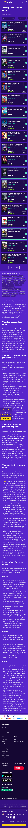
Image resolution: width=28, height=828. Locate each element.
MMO (3, 287)
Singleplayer (17, 289)
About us (4, 727)
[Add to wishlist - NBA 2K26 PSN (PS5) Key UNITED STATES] (25, 84)
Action (15, 278)
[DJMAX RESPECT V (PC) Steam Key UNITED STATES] (14, 136)
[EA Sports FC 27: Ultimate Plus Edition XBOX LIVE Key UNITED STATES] (14, 197)
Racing (4, 282)
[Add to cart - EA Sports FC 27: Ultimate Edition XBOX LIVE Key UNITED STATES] (24, 176)
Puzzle (16, 282)
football (17, 310)
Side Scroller (14, 293)
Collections (4, 741)
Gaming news (5, 751)
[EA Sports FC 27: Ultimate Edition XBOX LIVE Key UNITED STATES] (14, 173)
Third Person (5, 293)
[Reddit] (24, 764)
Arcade (12, 285)
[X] (17, 764)
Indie (10, 278)
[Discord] (22, 764)
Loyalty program (5, 743)
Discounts (4, 744)
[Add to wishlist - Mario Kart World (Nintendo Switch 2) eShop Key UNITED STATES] (25, 96)
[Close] (26, 810)
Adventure (21, 278)
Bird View (22, 293)
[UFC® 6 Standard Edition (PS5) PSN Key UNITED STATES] (14, 209)
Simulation (15, 280)
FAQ (15, 739)
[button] (20, 267)
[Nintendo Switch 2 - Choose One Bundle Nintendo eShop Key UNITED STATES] (14, 221)
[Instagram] (20, 764)
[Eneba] (8, 2)
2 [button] (11, 267)
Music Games (10, 287)
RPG (3, 280)
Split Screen (21, 291)
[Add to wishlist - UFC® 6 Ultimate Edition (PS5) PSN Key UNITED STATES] (25, 254)
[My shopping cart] (23, 2)
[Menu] (2, 2)
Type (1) (21, 18)
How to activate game (19, 741)
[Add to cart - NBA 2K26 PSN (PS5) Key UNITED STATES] (24, 91)
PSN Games (14, 276)
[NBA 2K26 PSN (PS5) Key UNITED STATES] (14, 87)
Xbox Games (5, 276)
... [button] (14, 267)
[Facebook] (15, 764)
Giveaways (4, 753)
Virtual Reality (5, 295)
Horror (13, 295)
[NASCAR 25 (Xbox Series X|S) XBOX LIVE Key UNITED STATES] (14, 234)
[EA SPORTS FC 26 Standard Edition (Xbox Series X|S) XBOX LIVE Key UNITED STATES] (14, 63)
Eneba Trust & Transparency (8, 732)
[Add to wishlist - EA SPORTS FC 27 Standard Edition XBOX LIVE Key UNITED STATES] (25, 181)
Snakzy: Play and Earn (6, 757)
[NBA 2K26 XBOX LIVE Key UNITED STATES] (14, 75)
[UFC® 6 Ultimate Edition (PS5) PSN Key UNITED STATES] (14, 258)
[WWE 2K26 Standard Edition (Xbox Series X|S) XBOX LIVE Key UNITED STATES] (14, 160)
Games (21, 276)
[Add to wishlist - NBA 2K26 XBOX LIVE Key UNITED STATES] (25, 71)
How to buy (4, 739)
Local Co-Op (13, 291)
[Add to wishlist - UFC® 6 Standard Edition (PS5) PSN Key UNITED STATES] (25, 206)
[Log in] (26, 2)
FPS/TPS (22, 280)
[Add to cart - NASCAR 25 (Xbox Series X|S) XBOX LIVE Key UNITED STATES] (24, 237)
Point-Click (5, 285)
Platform (10, 282)
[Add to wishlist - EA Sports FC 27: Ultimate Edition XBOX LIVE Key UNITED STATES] (25, 169)
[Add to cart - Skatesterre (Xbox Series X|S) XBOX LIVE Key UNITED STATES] (24, 249)
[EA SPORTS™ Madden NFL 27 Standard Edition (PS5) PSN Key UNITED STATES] (14, 26)
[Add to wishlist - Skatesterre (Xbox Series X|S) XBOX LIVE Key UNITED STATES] (25, 242)
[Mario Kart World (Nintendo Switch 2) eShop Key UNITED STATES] (14, 99)
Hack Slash (18, 285)
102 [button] (17, 267)
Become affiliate (5, 755)
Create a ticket (17, 743)
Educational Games (7, 289)
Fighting (21, 282)
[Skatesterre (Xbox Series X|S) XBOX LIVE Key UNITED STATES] (14, 246)
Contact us (4, 729)
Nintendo (4, 278)
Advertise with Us (5, 765)
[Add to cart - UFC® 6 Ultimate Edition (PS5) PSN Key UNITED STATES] (24, 261)
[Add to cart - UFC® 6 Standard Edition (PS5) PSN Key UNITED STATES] (24, 213)
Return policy (17, 744)
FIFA (4, 481)
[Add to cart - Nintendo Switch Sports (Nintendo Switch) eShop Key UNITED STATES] (24, 115)
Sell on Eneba (5, 763)
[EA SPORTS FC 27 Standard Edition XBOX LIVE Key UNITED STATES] (14, 185)
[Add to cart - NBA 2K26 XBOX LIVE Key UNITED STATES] (24, 78)
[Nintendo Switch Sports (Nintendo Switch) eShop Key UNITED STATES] (14, 112)
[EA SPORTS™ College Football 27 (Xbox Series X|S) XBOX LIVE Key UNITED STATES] (14, 148)
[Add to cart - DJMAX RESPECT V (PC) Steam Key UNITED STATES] (24, 139)
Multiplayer (5, 291)
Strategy (8, 280)
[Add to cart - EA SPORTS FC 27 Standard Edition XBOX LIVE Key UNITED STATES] (24, 188)
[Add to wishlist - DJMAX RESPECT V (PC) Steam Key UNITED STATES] (25, 132)
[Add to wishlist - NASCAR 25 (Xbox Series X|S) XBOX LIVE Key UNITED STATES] (25, 230)
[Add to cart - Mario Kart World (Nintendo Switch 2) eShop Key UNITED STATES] (24, 103)
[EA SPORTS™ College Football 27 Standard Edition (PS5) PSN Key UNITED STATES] (14, 38)
